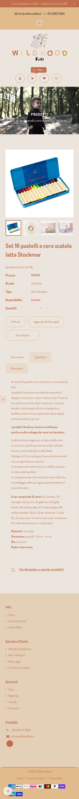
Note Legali (14, 661)
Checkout (13, 708)
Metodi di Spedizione (19, 649)
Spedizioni (40, 357)
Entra (11, 689)
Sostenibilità (15, 627)
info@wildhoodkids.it (29, 13)
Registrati (13, 696)
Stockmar (36, 283)
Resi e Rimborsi (16, 655)
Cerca (11, 615)
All (13, 120)
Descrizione (17, 357)
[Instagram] (39, 23)
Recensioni (17, 368)
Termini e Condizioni (19, 667)
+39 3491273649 (55, 13)
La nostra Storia (17, 621)
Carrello (12, 702)
